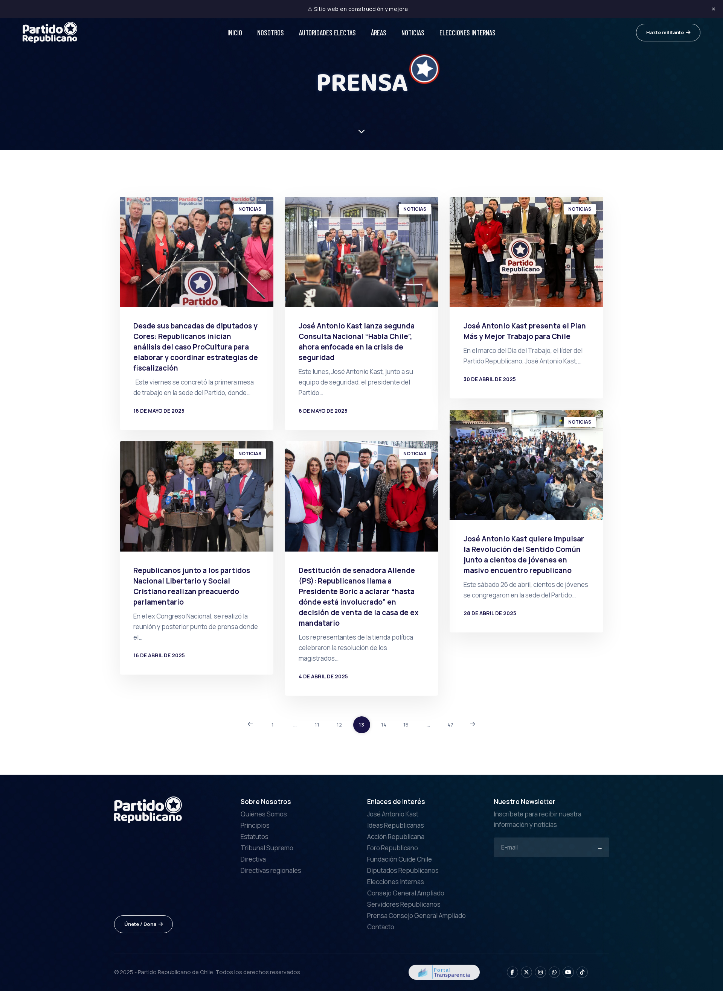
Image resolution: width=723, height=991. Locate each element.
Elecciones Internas (467, 32)
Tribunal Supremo (267, 848)
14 (383, 724)
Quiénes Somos (264, 814)
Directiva (253, 859)
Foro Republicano (392, 848)
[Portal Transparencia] (444, 971)
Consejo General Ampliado (405, 893)
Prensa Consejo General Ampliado (416, 915)
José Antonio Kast (392, 814)
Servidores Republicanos (404, 904)
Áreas (378, 32)
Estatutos (254, 836)
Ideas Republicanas (395, 825)
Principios (255, 825)
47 (450, 724)
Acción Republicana (395, 836)
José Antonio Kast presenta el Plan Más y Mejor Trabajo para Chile (525, 331)
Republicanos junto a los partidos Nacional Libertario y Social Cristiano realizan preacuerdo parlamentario (191, 586)
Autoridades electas (327, 32)
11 (317, 724)
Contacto (380, 927)
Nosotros (270, 32)
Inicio (234, 32)
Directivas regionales (271, 870)
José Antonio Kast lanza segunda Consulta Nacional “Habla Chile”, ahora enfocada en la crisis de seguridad (357, 341)
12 (339, 724)
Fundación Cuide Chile (399, 859)
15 (406, 724)
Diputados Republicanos (403, 870)
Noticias (412, 32)
